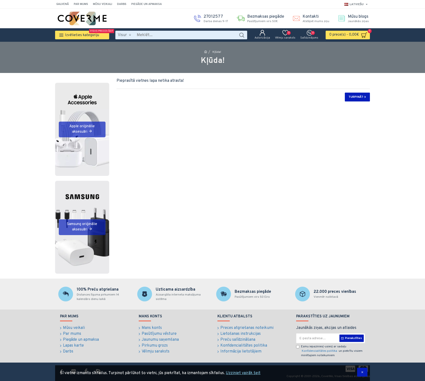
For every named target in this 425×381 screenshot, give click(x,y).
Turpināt (356, 97)
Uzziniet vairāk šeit (243, 373)
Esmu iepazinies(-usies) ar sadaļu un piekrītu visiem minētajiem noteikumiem (332, 351)
